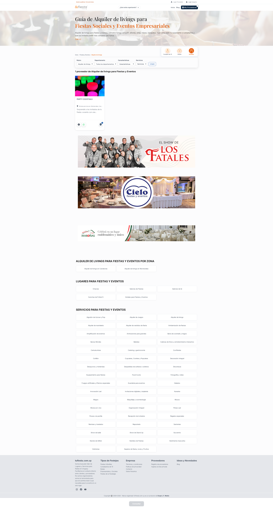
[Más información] (79, 125)
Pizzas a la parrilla (95, 416)
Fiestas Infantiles (106, 464)
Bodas (102, 469)
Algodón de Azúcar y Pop (96, 317)
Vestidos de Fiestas (136, 441)
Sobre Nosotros (131, 471)
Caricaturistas (96, 350)
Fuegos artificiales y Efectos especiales (96, 383)
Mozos (177, 400)
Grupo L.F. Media (163, 496)
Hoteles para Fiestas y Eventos (136, 297)
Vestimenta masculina (177, 441)
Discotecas (177, 367)
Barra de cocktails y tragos (177, 334)
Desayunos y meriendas (96, 367)
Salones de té (177, 289)
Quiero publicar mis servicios (85, 2)
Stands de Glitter (96, 441)
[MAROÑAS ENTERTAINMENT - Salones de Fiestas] (136, 233)
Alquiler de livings (177, 317)
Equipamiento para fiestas (95, 375)
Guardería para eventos (136, 383)
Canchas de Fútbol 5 (95, 297)
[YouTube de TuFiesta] (85, 489)
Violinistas (95, 449)
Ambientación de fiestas (177, 325)
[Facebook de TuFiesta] (81, 489)
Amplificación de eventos (96, 334)
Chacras (96, 289)
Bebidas (136, 342)
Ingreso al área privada (159, 467)
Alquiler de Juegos (136, 317)
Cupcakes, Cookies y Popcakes (136, 358)
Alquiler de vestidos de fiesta (136, 325)
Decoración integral (177, 358)
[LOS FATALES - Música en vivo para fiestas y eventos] (136, 151)
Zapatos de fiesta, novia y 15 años (136, 449)
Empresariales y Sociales (109, 471)
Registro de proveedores (159, 464)
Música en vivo (95, 408)
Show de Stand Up (136, 433)
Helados (177, 383)
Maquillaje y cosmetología (136, 400)
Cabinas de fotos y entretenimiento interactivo (177, 342)
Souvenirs (177, 433)
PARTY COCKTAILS (84, 99)
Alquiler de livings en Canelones (95, 269)
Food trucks (136, 375)
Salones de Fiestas (136, 289)
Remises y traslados (96, 424)
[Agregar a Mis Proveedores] (101, 124)
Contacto (129, 469)
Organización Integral (136, 408)
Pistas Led (177, 408)
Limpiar (152, 64)
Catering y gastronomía (136, 350)
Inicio (173, 7)
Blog (178, 7)
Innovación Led (95, 391)
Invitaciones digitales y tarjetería (136, 391)
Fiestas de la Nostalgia (108, 474)
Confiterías (177, 350)
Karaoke (177, 391)
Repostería (136, 424)
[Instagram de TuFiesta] (76, 489)
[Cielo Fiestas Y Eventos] (136, 192)
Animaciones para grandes (136, 334)
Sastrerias (177, 424)
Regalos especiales (177, 416)
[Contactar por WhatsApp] (84, 125)
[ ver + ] (78, 39)
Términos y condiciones (134, 464)
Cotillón (96, 358)
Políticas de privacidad (133, 467)
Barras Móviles (96, 342)
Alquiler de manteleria (96, 325)
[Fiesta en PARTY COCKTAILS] (90, 86)
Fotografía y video (177, 375)
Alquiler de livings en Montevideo (136, 269)
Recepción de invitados (136, 416)
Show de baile (96, 433)
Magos (95, 400)
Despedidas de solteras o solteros (136, 367)
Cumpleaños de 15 (106, 467)
